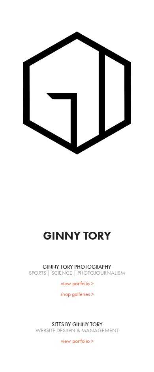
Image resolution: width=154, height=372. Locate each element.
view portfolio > (77, 283)
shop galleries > (77, 294)
